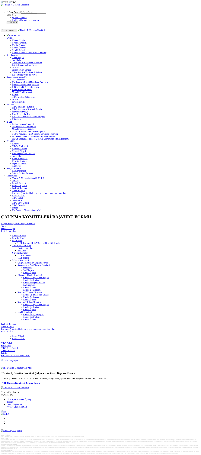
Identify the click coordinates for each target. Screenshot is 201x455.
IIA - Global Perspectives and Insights (28, 116)
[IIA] (3, 411)
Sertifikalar (16, 60)
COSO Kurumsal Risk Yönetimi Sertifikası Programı (35, 134)
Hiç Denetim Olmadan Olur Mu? (26, 210)
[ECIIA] (5, 414)
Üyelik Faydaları (19, 43)
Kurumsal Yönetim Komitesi (30, 292)
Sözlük (15, 99)
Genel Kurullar (18, 190)
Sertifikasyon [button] (12, 55)
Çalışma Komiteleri (20, 260)
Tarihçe (15, 180)
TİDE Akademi (24, 255)
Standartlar (27, 267)
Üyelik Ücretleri (19, 48)
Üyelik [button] (9, 38)
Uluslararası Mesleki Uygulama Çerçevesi (30, 82)
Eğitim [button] (9, 121)
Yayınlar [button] (10, 104)
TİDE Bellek (17, 198)
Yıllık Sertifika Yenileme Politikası (27, 62)
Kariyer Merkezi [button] (14, 168)
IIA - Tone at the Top (21, 114)
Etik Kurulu (17, 240)
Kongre (15, 144)
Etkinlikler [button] (11, 141)
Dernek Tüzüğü (19, 183)
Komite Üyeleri (29, 272)
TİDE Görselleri (19, 205)
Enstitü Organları (19, 185)
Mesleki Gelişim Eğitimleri (23, 129)
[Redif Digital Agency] (11, 430)
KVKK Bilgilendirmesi (17, 407)
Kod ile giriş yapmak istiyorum (25, 20)
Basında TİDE (18, 195)
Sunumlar (22, 250)
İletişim (15, 208)
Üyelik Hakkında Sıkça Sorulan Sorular (29, 52)
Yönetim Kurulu (19, 235)
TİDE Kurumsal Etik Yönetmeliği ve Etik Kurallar (39, 243)
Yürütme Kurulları (20, 253)
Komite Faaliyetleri (31, 280)
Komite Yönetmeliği (31, 290)
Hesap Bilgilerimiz (15, 404)
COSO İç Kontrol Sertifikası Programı (28, 131)
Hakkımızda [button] (12, 176)
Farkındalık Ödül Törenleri (23, 153)
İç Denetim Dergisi (20, 112)
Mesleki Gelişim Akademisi (24, 126)
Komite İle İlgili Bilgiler (33, 314)
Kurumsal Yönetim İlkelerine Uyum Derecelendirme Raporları (39, 193)
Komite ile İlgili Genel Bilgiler (36, 277)
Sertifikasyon (28, 270)
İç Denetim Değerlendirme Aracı (26, 87)
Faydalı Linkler (18, 102)
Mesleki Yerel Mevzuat (22, 92)
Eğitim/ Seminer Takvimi (23, 124)
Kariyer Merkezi (19, 171)
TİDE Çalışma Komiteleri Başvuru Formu (20, 383)
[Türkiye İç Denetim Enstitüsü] (15, 5)
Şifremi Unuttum (19, 17)
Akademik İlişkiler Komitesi (30, 275)
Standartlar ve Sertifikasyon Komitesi (34, 265)
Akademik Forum (19, 148)
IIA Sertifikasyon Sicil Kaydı (24, 65)
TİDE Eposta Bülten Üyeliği (19, 399)
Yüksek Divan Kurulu (21, 245)
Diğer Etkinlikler (19, 163)
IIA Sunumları (29, 285)
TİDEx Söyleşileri (20, 146)
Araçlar (15, 94)
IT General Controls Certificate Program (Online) (33, 136)
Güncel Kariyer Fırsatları (23, 173)
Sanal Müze (17, 200)
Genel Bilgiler (18, 57)
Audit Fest (16, 166)
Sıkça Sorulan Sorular (21, 70)
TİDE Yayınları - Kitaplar (23, 107)
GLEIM (15, 67)
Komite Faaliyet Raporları (34, 282)
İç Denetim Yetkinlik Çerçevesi (25, 84)
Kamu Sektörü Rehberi (22, 89)
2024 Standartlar (19, 80)
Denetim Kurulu (19, 238)
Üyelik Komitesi (25, 312)
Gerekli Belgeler (19, 50)
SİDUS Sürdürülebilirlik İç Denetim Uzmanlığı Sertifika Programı (40, 139)
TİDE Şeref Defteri (20, 203)
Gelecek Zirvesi (19, 151)
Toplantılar (16, 156)
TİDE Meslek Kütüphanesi (23, 97)
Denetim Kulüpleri (20, 161)
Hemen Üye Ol (18, 40)
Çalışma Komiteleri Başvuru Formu (33, 263)
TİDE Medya (23, 258)
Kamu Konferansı (19, 158)
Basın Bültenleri (19, 336)
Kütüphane (17, 119)
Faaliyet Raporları (19, 188)
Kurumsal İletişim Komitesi (29, 302)
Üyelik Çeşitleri (19, 45)
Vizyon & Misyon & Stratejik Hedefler (29, 178)
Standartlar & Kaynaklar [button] (17, 77)
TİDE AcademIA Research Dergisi (27, 109)
